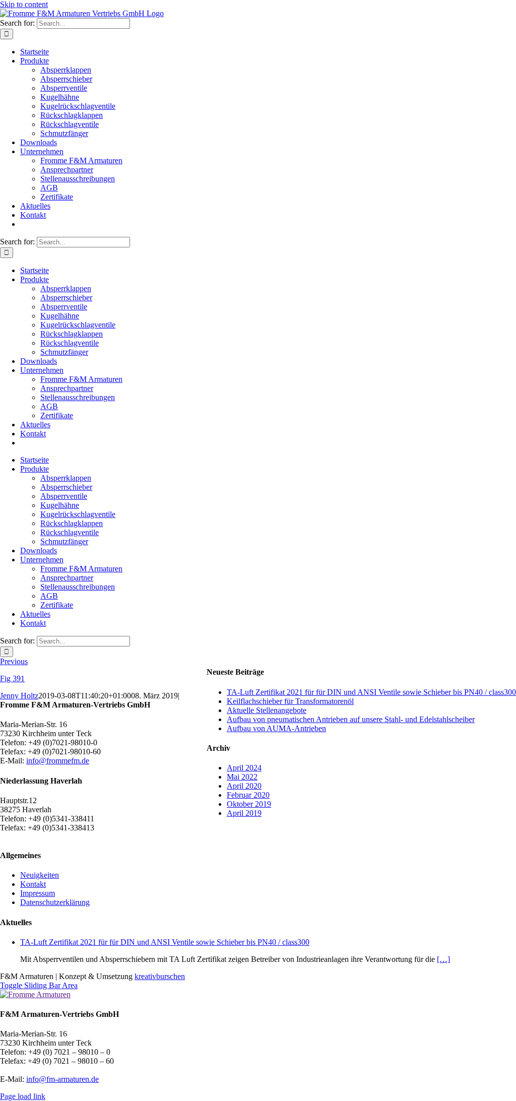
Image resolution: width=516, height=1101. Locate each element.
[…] (443, 959)
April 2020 (244, 786)
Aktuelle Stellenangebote (266, 710)
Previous (14, 661)
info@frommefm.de (57, 760)
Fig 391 (12, 678)
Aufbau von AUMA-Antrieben (276, 728)
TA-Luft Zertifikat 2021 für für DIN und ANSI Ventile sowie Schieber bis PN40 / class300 (371, 692)
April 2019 (244, 813)
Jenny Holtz (19, 695)
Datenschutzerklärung (55, 902)
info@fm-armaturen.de (62, 1079)
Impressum (37, 893)
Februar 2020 (248, 795)
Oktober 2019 (249, 804)
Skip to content (24, 4)
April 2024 (244, 767)
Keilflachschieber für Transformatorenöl (290, 701)
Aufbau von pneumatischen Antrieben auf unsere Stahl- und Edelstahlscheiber (351, 719)
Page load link (22, 1096)
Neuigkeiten (39, 875)
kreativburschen (160, 976)
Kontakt (33, 884)
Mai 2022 (242, 776)
